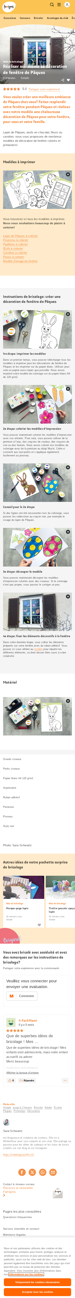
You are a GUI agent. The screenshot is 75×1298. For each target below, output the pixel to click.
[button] (11, 1023)
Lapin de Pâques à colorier (20, 235)
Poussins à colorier (15, 240)
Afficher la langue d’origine (22, 1072)
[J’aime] (39, 925)
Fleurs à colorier (13, 256)
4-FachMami (28, 1020)
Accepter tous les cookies (37, 1292)
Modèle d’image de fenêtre (20, 261)
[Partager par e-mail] (53, 1172)
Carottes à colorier (15, 252)
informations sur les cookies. (26, 1274)
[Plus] (65, 1080)
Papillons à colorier (15, 244)
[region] (37, 1267)
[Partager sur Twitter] (32, 1172)
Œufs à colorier (13, 248)
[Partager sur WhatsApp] (42, 1172)
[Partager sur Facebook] (22, 1172)
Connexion (26, 996)
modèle (38, 649)
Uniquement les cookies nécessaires (37, 1282)
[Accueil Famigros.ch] (9, 7)
